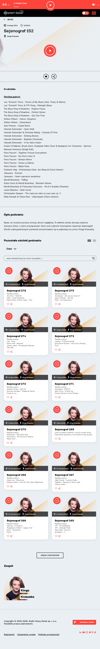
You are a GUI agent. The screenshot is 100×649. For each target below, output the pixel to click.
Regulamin (9, 634)
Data (9, 248)
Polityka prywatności (48, 634)
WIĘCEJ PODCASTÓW (50, 555)
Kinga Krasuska (13, 36)
